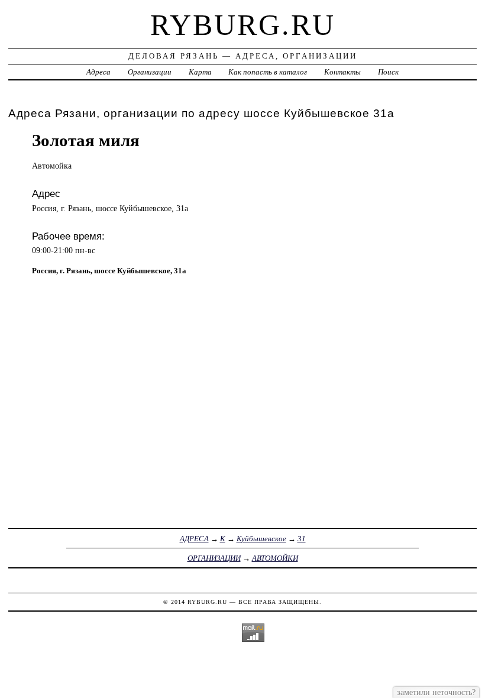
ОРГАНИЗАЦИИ (214, 558)
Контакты (342, 71)
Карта (200, 71)
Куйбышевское (261, 538)
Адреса (98, 71)
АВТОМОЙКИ (275, 558)
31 (302, 538)
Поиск (388, 71)
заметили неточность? (436, 692)
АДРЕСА (194, 538)
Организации (150, 71)
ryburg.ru (242, 24)
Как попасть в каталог (267, 71)
